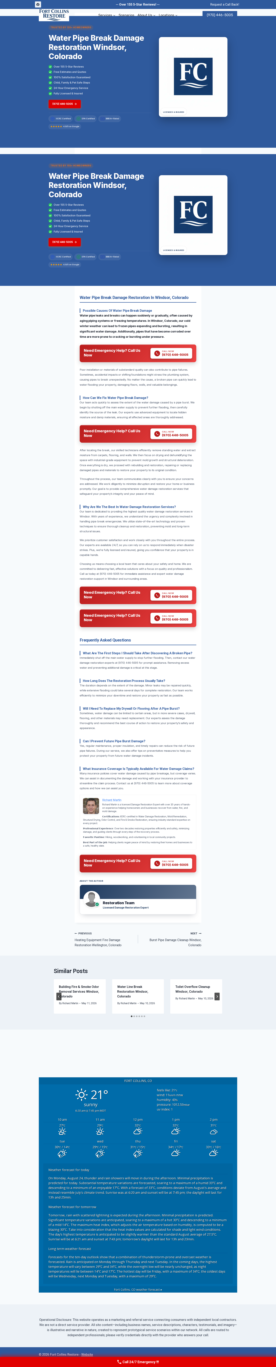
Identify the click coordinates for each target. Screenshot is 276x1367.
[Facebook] (38, 4)
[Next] (217, 996)
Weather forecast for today (68, 1170)
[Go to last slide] (58, 996)
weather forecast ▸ (138, 1289)
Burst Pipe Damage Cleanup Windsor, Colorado (175, 939)
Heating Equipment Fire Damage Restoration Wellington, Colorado (98, 939)
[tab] (131, 1016)
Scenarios (126, 15)
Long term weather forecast (69, 1249)
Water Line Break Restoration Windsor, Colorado (132, 991)
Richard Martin (70, 1003)
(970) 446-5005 (220, 15)
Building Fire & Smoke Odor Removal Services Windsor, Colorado (79, 991)
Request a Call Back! (224, 4)
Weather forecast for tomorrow (72, 1207)
